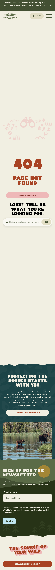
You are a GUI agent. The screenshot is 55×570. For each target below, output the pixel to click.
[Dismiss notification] (50, 5)
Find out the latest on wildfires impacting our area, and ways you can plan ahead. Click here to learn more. (25, 5)
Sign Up (9, 521)
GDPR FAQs (9, 513)
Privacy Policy (45, 510)
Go (46, 222)
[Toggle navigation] (49, 16)
